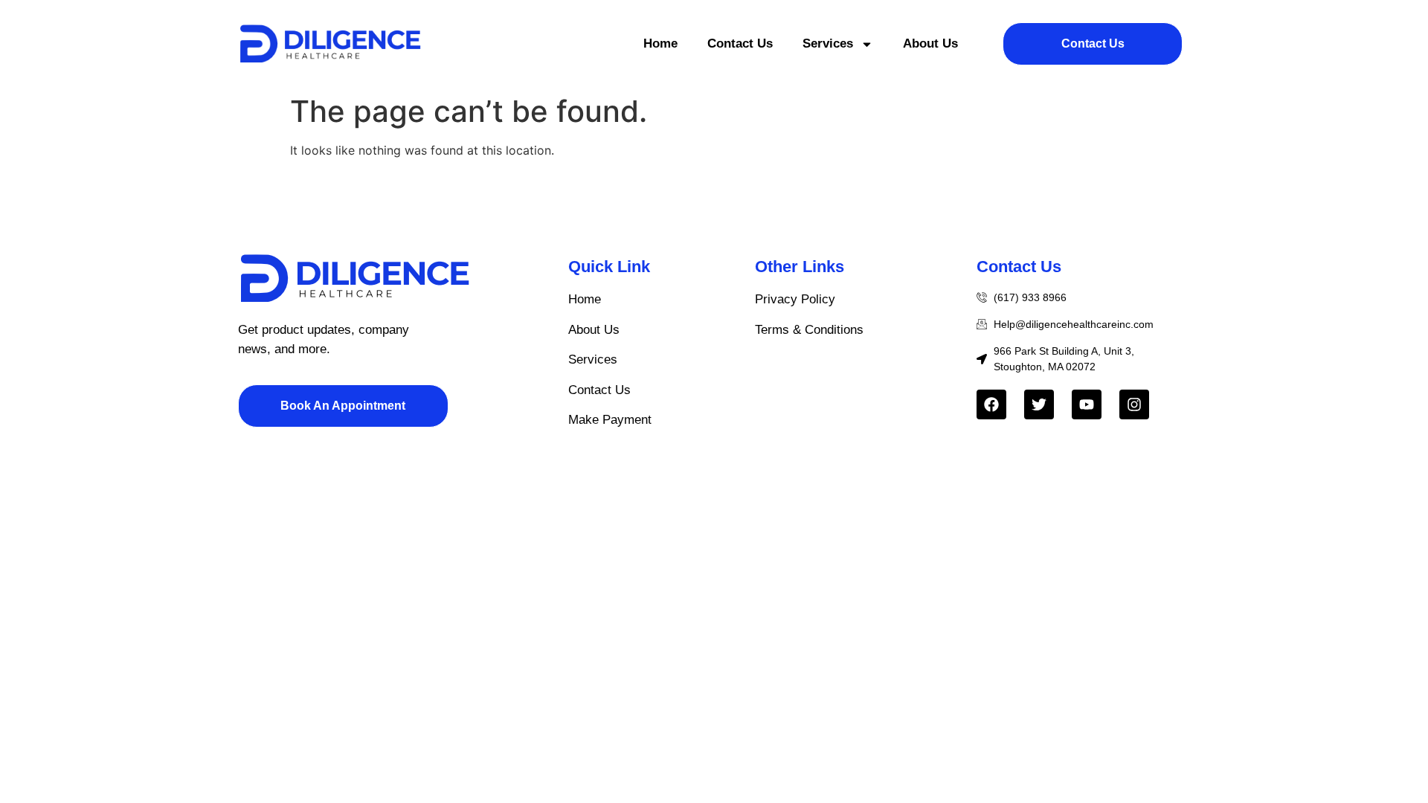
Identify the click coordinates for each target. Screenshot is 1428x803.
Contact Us (740, 43)
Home (660, 43)
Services (828, 43)
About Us (930, 43)
